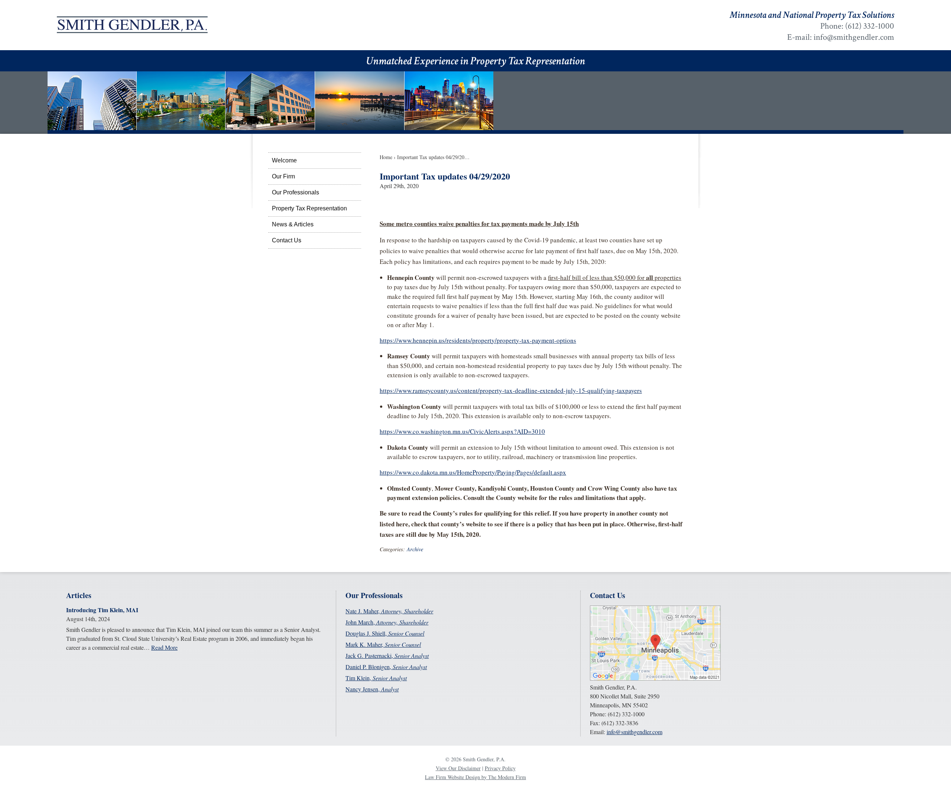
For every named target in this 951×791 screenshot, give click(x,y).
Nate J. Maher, (389, 611)
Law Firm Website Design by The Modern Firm (475, 777)
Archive (415, 549)
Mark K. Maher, (383, 644)
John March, (386, 622)
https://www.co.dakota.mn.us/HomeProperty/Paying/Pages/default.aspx (473, 472)
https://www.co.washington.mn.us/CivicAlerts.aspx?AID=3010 (462, 431)
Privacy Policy (500, 768)
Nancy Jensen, (372, 689)
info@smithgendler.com (854, 37)
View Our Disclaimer (458, 768)
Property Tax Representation (309, 208)
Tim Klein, (376, 678)
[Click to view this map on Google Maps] (655, 678)
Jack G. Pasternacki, (387, 655)
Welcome (284, 160)
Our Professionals (295, 192)
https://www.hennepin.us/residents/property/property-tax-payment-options (478, 340)
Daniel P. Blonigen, (386, 667)
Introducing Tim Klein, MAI (102, 610)
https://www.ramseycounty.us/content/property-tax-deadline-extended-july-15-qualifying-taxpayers (511, 390)
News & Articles (293, 224)
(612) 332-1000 (869, 26)
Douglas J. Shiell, (384, 633)
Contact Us (286, 240)
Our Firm (283, 176)
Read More (164, 647)
